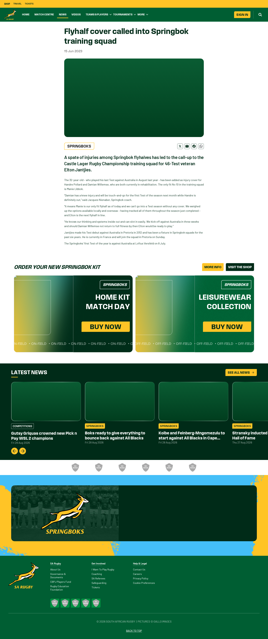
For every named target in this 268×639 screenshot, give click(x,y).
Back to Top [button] (134, 631)
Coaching (97, 574)
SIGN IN (242, 14)
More (141, 14)
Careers (137, 574)
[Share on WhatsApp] (201, 146)
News (62, 14)
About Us (55, 569)
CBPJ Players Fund (60, 582)
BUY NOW (105, 326)
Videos (76, 14)
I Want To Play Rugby (103, 569)
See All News (239, 372)
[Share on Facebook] (194, 146)
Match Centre (44, 14)
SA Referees (98, 578)
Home (25, 14)
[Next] (22, 451)
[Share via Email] (187, 146)
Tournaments (122, 14)
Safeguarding (99, 583)
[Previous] (14, 451)
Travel (17, 4)
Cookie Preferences (144, 583)
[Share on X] (180, 146)
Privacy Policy (140, 578)
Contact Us (139, 569)
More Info (212, 267)
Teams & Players (97, 14)
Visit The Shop (240, 267)
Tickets (29, 4)
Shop (7, 4)
